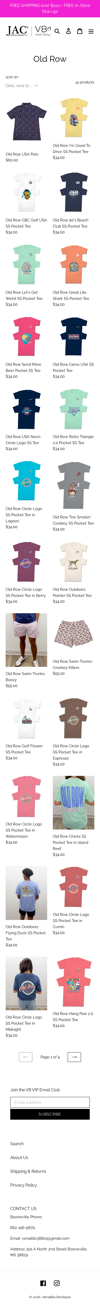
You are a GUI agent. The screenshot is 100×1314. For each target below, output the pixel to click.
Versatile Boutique (56, 1297)
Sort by (12, 77)
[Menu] (91, 31)
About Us (19, 1157)
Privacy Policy (23, 1185)
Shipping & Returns (28, 1171)
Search (17, 1143)
